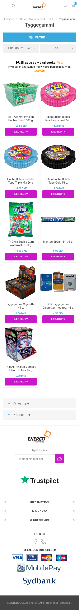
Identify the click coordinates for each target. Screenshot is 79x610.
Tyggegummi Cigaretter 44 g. (20, 306)
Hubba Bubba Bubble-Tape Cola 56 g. (58, 180)
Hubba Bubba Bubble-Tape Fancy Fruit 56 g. (58, 118)
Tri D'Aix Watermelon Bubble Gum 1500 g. (21, 118)
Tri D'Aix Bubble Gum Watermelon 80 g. (21, 243)
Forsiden (9, 19)
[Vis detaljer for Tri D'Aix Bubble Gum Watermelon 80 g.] (21, 219)
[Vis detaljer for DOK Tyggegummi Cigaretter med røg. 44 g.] (58, 282)
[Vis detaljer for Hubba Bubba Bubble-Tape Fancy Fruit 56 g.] (58, 94)
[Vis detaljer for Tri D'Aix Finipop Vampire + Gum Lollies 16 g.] (21, 344)
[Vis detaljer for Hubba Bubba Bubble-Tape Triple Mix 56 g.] (21, 157)
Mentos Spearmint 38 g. (58, 241)
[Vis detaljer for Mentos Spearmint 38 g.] (58, 219)
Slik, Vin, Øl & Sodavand (32, 19)
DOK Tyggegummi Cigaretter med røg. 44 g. (58, 306)
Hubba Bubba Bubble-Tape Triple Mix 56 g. (20, 180)
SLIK (51, 19)
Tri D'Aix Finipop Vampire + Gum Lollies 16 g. (20, 368)
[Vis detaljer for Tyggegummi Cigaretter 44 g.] (21, 282)
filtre (40, 37)
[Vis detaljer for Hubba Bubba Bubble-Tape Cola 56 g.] (58, 157)
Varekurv (73, 6)
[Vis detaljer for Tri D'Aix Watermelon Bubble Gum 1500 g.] (21, 94)
